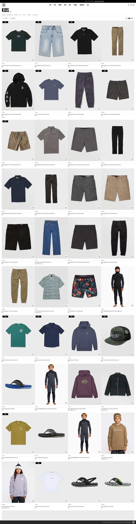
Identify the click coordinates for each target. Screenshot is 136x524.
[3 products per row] (126, 18)
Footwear (29, 14)
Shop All (3, 14)
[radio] (3, 62)
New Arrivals (10, 14)
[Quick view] (33, 60)
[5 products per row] (132, 18)
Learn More (128, 522)
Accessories (35, 14)
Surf (20, 14)
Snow (24, 14)
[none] (18, 62)
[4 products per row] (129, 18)
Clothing (16, 14)
